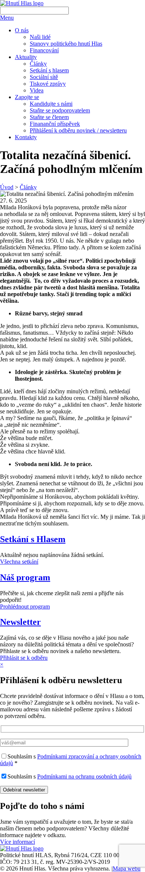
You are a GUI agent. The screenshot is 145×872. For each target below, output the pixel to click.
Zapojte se (27, 97)
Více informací (17, 842)
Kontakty (26, 137)
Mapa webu (127, 868)
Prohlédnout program (25, 606)
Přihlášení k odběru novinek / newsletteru (78, 130)
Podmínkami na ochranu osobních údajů (84, 776)
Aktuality (26, 57)
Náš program (25, 577)
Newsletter (20, 622)
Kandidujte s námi (51, 104)
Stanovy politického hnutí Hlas (66, 43)
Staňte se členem (49, 117)
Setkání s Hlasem (32, 539)
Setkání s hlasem (49, 70)
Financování (44, 50)
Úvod (6, 187)
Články (38, 63)
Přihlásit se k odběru (24, 658)
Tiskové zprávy (48, 84)
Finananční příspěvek (55, 124)
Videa (37, 90)
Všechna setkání (19, 561)
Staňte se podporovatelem (60, 110)
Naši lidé (40, 37)
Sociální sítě (44, 77)
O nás (22, 30)
